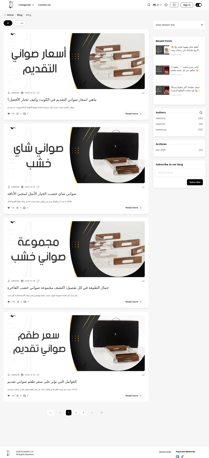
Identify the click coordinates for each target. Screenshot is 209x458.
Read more (132, 113)
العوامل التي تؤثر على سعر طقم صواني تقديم (42, 381)
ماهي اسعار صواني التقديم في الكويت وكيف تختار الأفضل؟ (52, 99)
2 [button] (76, 412)
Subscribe (194, 182)
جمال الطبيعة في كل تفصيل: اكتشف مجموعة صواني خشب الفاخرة (58, 287)
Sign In (186, 4)
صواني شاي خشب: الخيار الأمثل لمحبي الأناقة (41, 193)
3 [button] (83, 412)
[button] (26, 6)
